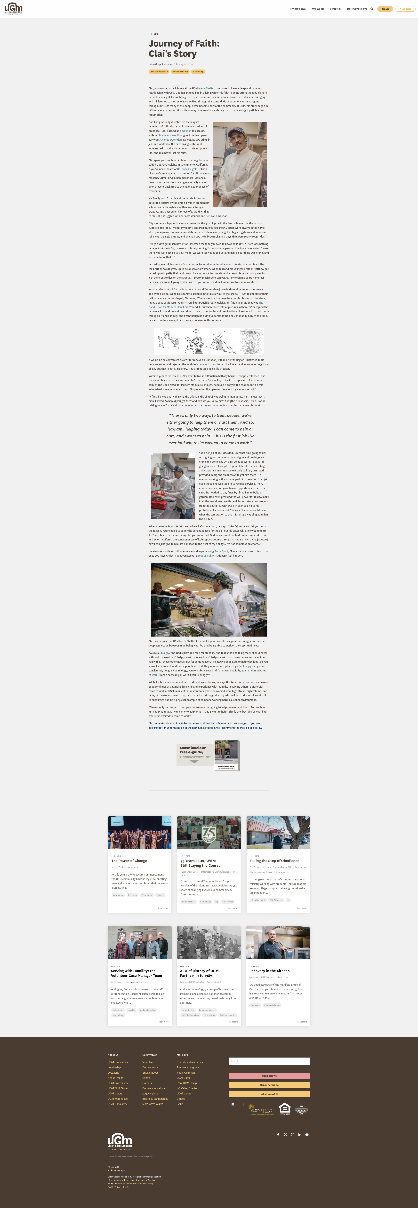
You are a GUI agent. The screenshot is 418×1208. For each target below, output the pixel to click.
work (154, 675)
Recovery (132, 895)
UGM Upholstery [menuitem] (117, 1104)
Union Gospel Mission (160, 64)
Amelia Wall (117, 867)
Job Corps (205, 470)
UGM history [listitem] (209, 1015)
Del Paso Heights (187, 169)
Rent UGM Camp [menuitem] (187, 1083)
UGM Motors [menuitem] (115, 1093)
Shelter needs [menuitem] (150, 1072)
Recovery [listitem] (255, 1005)
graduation (118, 895)
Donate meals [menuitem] (150, 1067)
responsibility (206, 555)
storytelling (198, 71)
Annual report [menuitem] (115, 1078)
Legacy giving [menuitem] (150, 1093)
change (160, 895)
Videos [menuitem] (181, 1098)
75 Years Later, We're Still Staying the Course (200, 863)
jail (171, 289)
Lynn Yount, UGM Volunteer (192, 982)
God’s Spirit (221, 551)
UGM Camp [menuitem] (184, 1078)
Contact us (336, 8)
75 (217, 901)
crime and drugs (207, 364)
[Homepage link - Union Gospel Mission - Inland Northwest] (120, 1149)
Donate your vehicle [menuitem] (154, 1088)
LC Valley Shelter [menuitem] (187, 1088)
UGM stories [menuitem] (184, 1093)
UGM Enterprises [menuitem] (118, 1083)
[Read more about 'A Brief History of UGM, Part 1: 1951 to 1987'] (209, 942)
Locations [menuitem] (113, 1072)
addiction (186, 131)
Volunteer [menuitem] (147, 1062)
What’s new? (299, 8)
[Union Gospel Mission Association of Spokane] (237, 1115)
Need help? (405, 8)
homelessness (168, 135)
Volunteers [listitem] (118, 1010)
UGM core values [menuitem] (118, 1062)
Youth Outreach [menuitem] (186, 1072)
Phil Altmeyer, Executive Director (265, 867)
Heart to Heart (258, 900)
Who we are (318, 8)
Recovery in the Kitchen (269, 970)
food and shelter (180, 71)
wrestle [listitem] (131, 1010)
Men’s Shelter (206, 88)
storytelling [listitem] (118, 1015)
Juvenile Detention (159, 71)
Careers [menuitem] (147, 1083)
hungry (165, 653)
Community (147, 895)
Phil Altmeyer (276, 900)
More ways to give (357, 8)
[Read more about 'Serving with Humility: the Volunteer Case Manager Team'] (140, 942)
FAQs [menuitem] (180, 1104)
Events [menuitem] (146, 1078)
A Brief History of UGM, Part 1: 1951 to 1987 (200, 973)
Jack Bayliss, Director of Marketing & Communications (205, 871)
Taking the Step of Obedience (274, 860)
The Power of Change (129, 860)
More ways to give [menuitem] (152, 1104)
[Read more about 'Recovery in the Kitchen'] (278, 942)
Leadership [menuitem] (114, 1067)
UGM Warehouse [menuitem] (118, 1098)
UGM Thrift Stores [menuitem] (118, 1088)
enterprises (227, 901)
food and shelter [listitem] (147, 1010)
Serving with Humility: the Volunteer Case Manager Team (136, 973)
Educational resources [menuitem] (190, 1062)
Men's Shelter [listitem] (188, 1010)
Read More (163, 908)
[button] (278, 1135)
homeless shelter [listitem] (207, 1010)
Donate (385, 8)
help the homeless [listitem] (190, 1015)
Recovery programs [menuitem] (188, 1067)
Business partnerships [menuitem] (155, 1098)
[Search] (372, 9)
